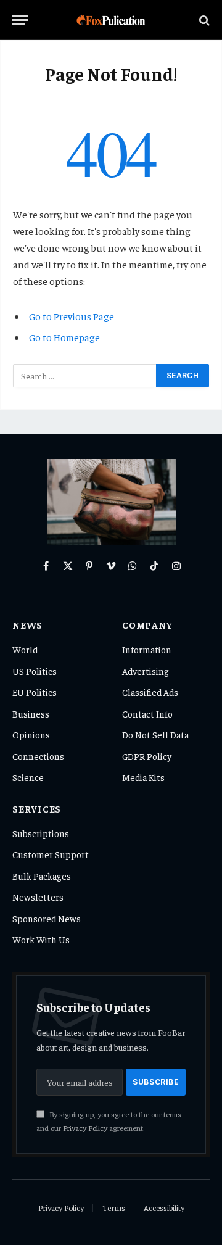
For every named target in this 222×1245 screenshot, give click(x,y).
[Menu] (20, 20)
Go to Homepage (64, 337)
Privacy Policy (85, 1128)
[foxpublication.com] (111, 20)
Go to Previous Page (71, 316)
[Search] (203, 20)
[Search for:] (85, 375)
